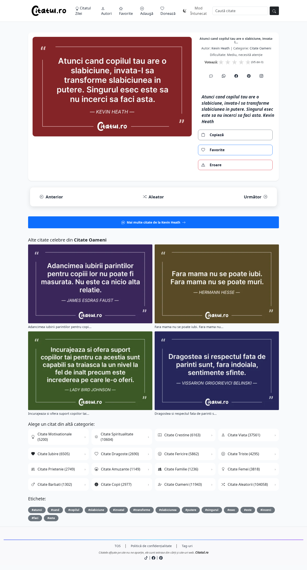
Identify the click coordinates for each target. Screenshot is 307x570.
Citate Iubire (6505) (54, 453)
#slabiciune (96, 510)
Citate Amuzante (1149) (120, 469)
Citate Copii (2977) (116, 484)
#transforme (141, 510)
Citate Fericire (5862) (181, 453)
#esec (231, 510)
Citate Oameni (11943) (183, 484)
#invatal (118, 510)
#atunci (37, 510)
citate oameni (260, 48)
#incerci (265, 510)
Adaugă (146, 13)
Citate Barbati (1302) (55, 484)
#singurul (211, 510)
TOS (118, 546)
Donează (168, 13)
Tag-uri (187, 546)
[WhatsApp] (224, 76)
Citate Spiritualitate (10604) (117, 437)
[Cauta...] (274, 11)
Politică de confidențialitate (151, 546)
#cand (55, 510)
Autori (106, 13)
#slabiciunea (167, 510)
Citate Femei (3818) (244, 469)
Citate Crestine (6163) (182, 434)
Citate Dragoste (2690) (120, 453)
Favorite (126, 13)
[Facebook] (236, 76)
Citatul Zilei (83, 11)
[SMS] (211, 76)
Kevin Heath (220, 48)
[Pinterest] (249, 76)
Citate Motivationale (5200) (55, 437)
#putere (190, 510)
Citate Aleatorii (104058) (248, 484)
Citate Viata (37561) (244, 434)
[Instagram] (261, 76)
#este (247, 510)
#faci (35, 518)
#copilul (73, 510)
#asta (51, 518)
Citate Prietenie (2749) (56, 469)
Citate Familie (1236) (181, 469)
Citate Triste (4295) (243, 453)
